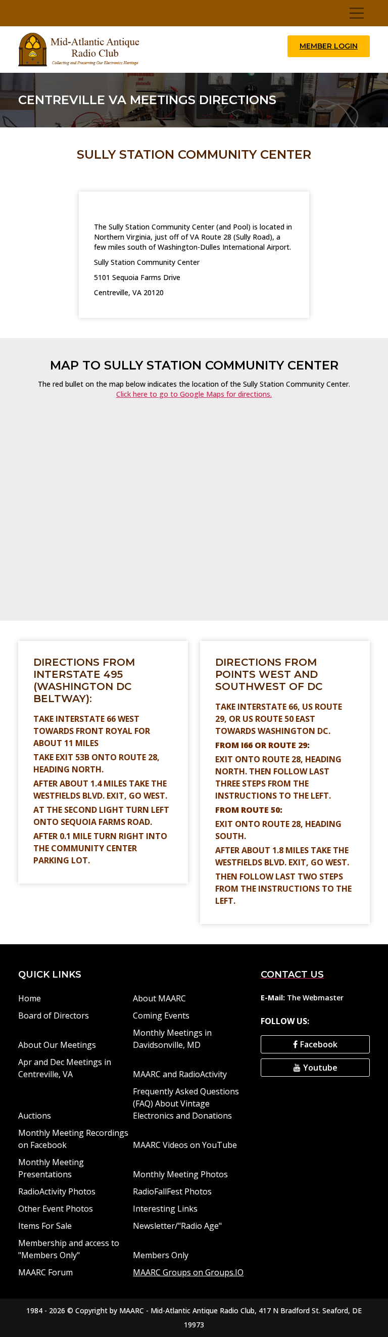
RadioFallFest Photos (172, 1191)
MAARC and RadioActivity (180, 1074)
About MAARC (159, 998)
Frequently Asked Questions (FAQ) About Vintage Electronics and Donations (186, 1103)
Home (29, 998)
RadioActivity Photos (56, 1191)
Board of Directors (53, 1015)
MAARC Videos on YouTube (185, 1144)
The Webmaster (315, 997)
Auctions (34, 1115)
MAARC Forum (45, 1272)
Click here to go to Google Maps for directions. (194, 394)
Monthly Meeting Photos (180, 1174)
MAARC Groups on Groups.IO (188, 1272)
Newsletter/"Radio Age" (177, 1225)
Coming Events (161, 1015)
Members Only (160, 1255)
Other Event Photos (55, 1208)
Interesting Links (165, 1208)
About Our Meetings (57, 1044)
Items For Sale (45, 1225)
